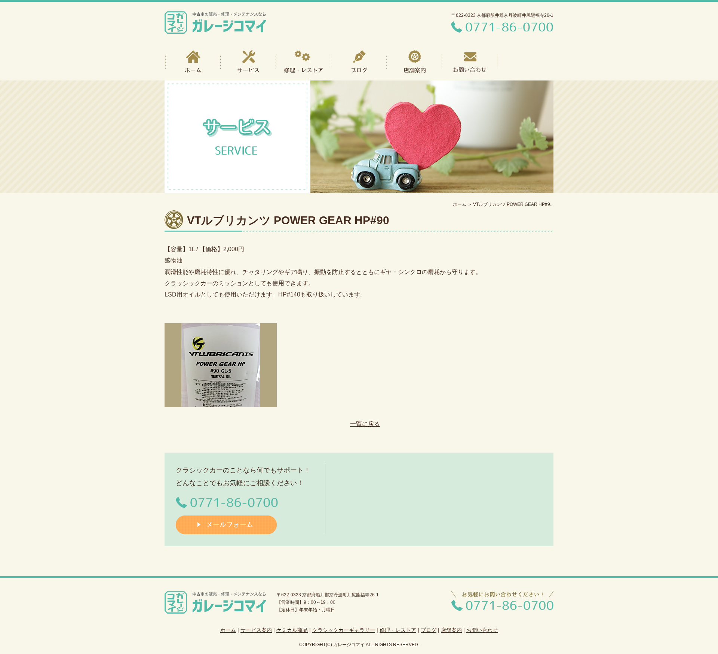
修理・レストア (398, 630)
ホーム (459, 204)
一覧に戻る (365, 424)
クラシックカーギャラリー (343, 630)
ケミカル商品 (292, 630)
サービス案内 (256, 630)
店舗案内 (451, 630)
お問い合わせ (482, 630)
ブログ (428, 630)
